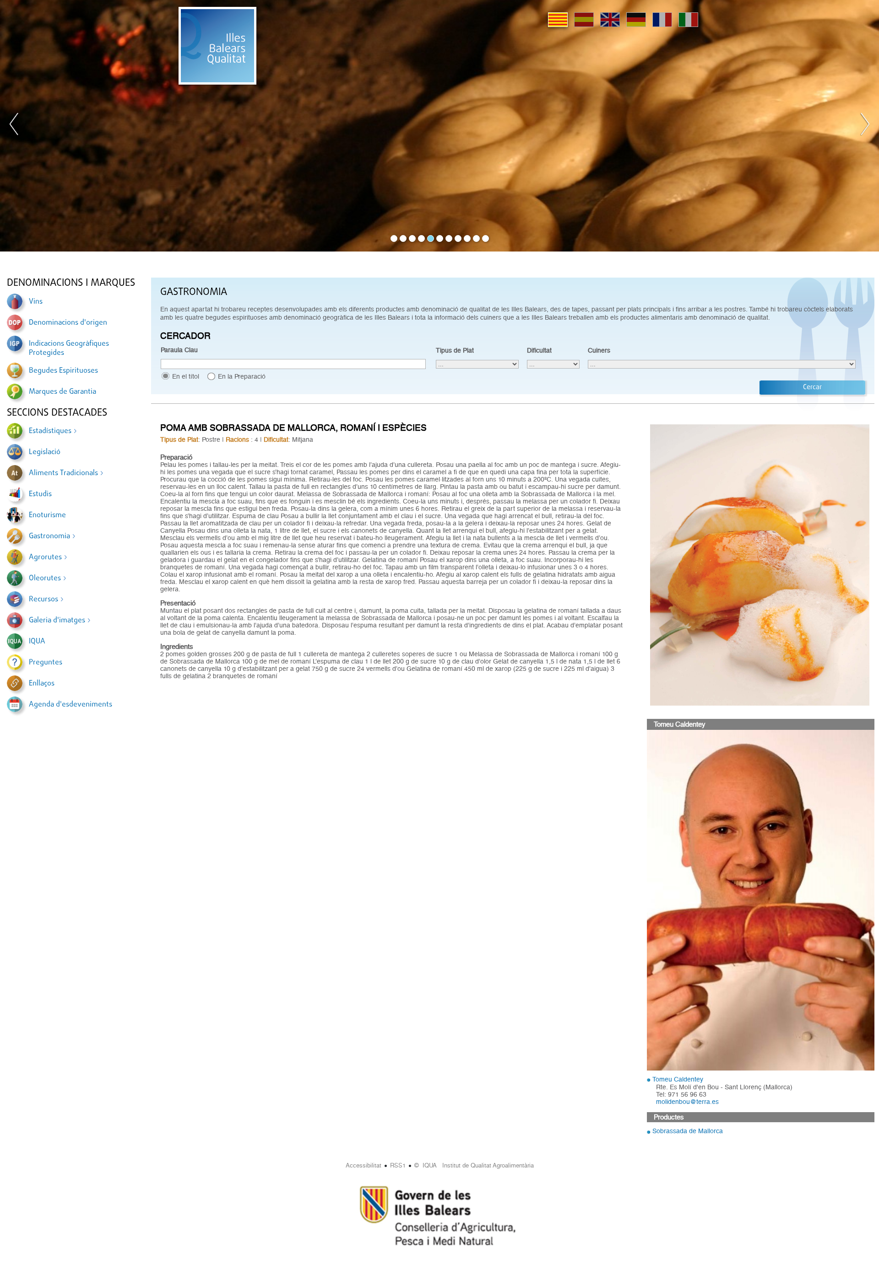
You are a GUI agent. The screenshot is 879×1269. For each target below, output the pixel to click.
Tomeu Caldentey (677, 1079)
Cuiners (599, 350)
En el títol (185, 376)
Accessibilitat (363, 1165)
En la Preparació (242, 376)
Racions (237, 439)
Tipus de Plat (455, 350)
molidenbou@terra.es (687, 1101)
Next (865, 125)
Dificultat (539, 350)
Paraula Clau (179, 349)
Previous (14, 125)
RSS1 (398, 1165)
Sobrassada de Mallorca (687, 1131)
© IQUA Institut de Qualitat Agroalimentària (474, 1165)
